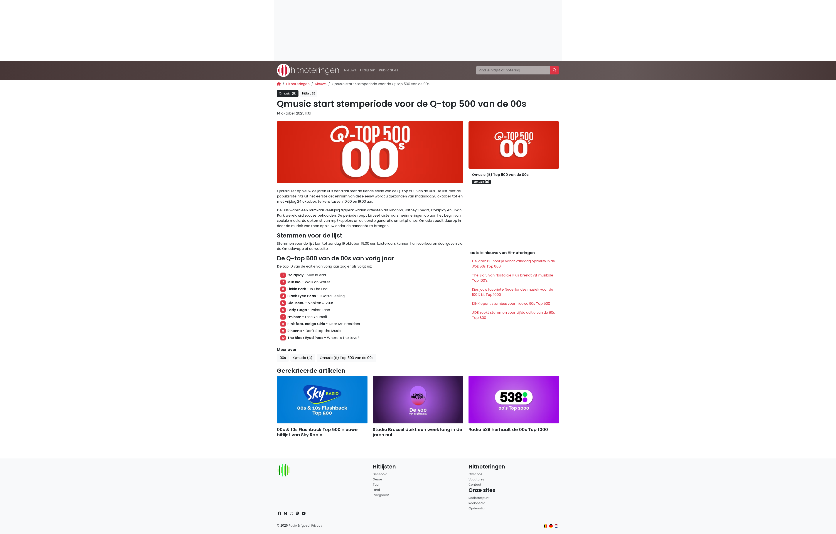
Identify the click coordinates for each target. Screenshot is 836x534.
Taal (376, 484)
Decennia (380, 474)
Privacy (316, 525)
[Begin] (279, 83)
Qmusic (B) (288, 93)
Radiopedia (477, 503)
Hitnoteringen (298, 83)
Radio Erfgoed (299, 525)
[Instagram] (291, 513)
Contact (475, 484)
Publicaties (388, 70)
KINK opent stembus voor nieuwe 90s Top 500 (511, 303)
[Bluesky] (285, 513)
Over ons (475, 474)
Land (376, 490)
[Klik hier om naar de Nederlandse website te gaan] (556, 526)
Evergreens (381, 495)
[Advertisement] (405, 30)
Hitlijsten (367, 70)
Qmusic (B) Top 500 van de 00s (500, 174)
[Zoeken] (554, 70)
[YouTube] (304, 513)
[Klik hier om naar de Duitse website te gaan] (551, 526)
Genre (377, 479)
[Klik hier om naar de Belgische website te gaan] (546, 526)
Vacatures (476, 479)
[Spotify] (297, 513)
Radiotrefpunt (479, 498)
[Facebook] (279, 513)
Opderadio (477, 508)
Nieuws (350, 70)
